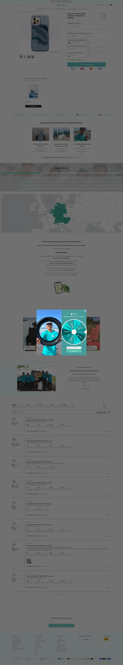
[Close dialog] (85, 311)
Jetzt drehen (74, 351)
